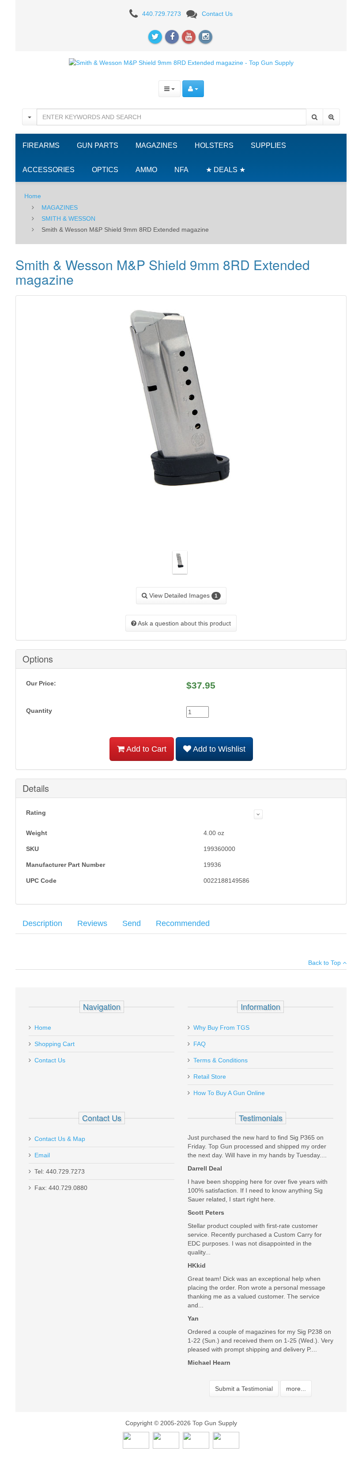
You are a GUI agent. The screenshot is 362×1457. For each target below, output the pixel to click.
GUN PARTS (97, 145)
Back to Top (325, 962)
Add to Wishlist (218, 749)
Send (131, 923)
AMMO (146, 169)
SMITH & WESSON (68, 218)
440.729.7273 (161, 13)
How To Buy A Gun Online (229, 1092)
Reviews (92, 923)
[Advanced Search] (331, 117)
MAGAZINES (156, 145)
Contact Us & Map (59, 1138)
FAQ (199, 1043)
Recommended (183, 923)
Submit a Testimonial (244, 1388)
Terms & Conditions (220, 1060)
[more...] (258, 814)
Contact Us (217, 13)
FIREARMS (41, 145)
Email (42, 1155)
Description (42, 923)
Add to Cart (145, 749)
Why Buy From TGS (221, 1027)
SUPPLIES (268, 145)
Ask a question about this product (183, 623)
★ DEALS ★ (225, 169)
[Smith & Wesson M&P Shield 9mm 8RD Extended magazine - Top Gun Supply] (181, 62)
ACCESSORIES (49, 169)
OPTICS (105, 169)
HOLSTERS (214, 145)
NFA (181, 169)
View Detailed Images (182, 595)
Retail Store (209, 1076)
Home (32, 196)
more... (296, 1388)
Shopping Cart (54, 1043)
